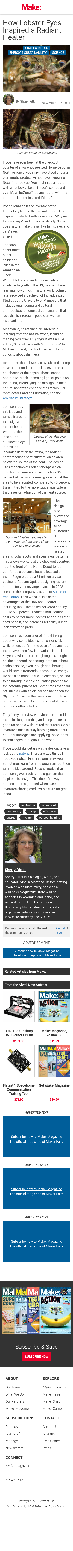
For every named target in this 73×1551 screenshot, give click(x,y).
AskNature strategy (17, 398)
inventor (27, 817)
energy (11, 817)
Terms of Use (46, 1501)
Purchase (12, 1426)
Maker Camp (52, 1408)
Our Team (13, 1387)
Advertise (49, 1433)
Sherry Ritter (15, 869)
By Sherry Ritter (26, 101)
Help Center (51, 1441)
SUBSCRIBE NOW (36, 1357)
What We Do (15, 1394)
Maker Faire (51, 1394)
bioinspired (48, 805)
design (32, 811)
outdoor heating (49, 817)
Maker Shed (51, 1401)
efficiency (49, 811)
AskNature (28, 805)
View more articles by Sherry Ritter (27, 917)
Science (58, 53)
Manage (12, 1441)
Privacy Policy (27, 1501)
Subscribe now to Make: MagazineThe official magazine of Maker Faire (36, 953)
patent (24, 753)
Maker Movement (19, 1408)
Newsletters (14, 1448)
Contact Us (51, 1426)
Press (47, 1448)
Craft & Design (36, 48)
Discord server (60, 930)
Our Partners (15, 1401)
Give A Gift (13, 1433)
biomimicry (14, 811)
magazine (55, 1387)
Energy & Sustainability (28, 53)
